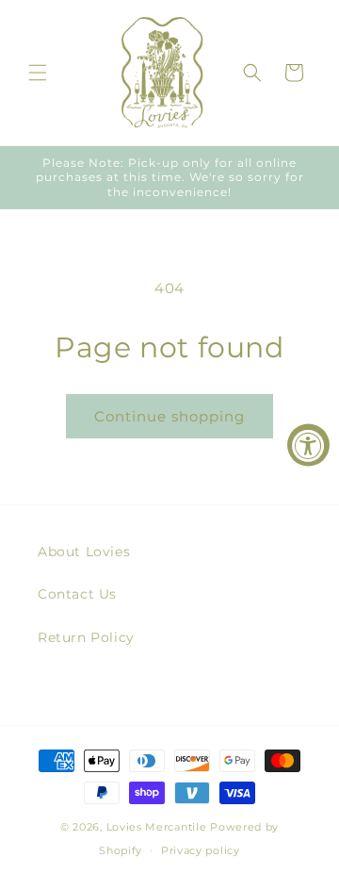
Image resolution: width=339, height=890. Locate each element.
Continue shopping (169, 416)
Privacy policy (200, 850)
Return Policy (86, 637)
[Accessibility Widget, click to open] (308, 445)
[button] (37, 72)
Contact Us (77, 593)
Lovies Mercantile (156, 826)
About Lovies (84, 551)
